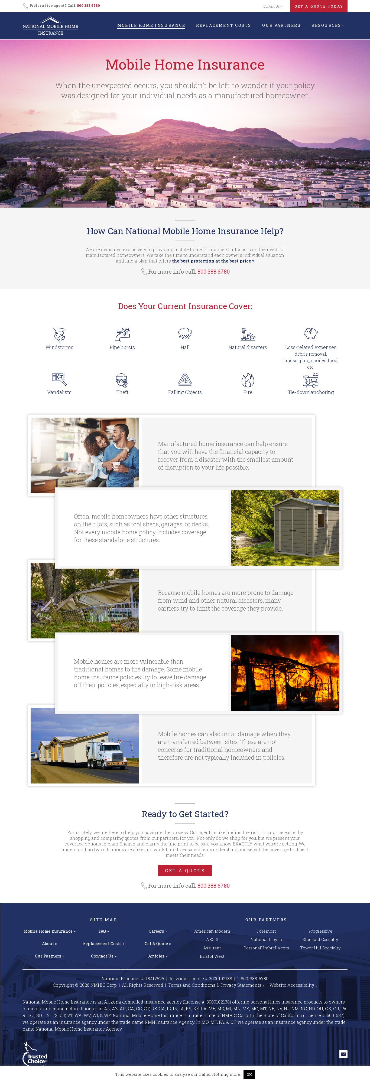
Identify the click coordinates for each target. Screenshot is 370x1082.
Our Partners (281, 25)
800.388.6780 (88, 5)
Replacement (104, 943)
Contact (103, 956)
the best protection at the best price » (213, 261)
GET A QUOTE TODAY (318, 6)
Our (49, 956)
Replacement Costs (223, 25)
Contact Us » (272, 6)
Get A (158, 943)
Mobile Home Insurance (151, 25)
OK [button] (249, 1074)
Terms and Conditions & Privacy (216, 985)
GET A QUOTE (185, 870)
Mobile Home (50, 931)
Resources (326, 25)
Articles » (157, 956)
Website (293, 985)
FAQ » (103, 931)
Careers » (158, 931)
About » (49, 943)
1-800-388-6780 (252, 978)
